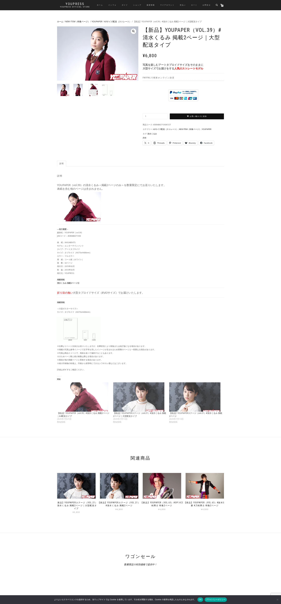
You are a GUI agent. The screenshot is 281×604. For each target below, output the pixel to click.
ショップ (137, 5)
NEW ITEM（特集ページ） (77, 21)
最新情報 (151, 5)
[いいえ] (277, 599)
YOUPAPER (97, 21)
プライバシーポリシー (216, 599)
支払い (183, 5)
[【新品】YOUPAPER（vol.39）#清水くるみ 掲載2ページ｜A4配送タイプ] (83, 397)
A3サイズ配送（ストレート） (117, 21)
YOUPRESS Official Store (75, 7)
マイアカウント (167, 5)
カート (194, 5)
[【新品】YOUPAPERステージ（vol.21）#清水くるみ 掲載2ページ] (195, 397)
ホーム (100, 5)
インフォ (112, 5)
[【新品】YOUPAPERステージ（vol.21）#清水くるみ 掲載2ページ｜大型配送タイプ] (139, 397)
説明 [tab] (61, 163)
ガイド (125, 5)
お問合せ (207, 5)
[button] (133, 31)
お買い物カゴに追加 (198, 116)
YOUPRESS (75, 4)
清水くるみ (152, 133)
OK (200, 599)
